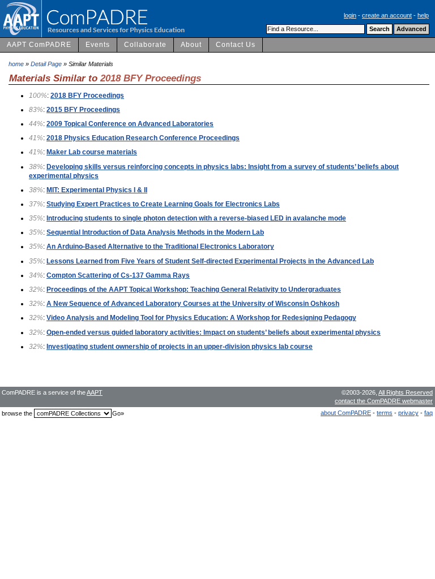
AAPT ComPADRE (39, 45)
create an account (387, 15)
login (350, 15)
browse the (17, 413)
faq (428, 412)
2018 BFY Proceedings (150, 78)
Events (98, 45)
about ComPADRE (346, 412)
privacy (408, 412)
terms (385, 412)
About (191, 45)
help (423, 15)
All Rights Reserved (405, 392)
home (16, 64)
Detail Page (46, 64)
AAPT (95, 392)
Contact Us (235, 45)
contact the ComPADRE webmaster (384, 400)
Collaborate (145, 45)
